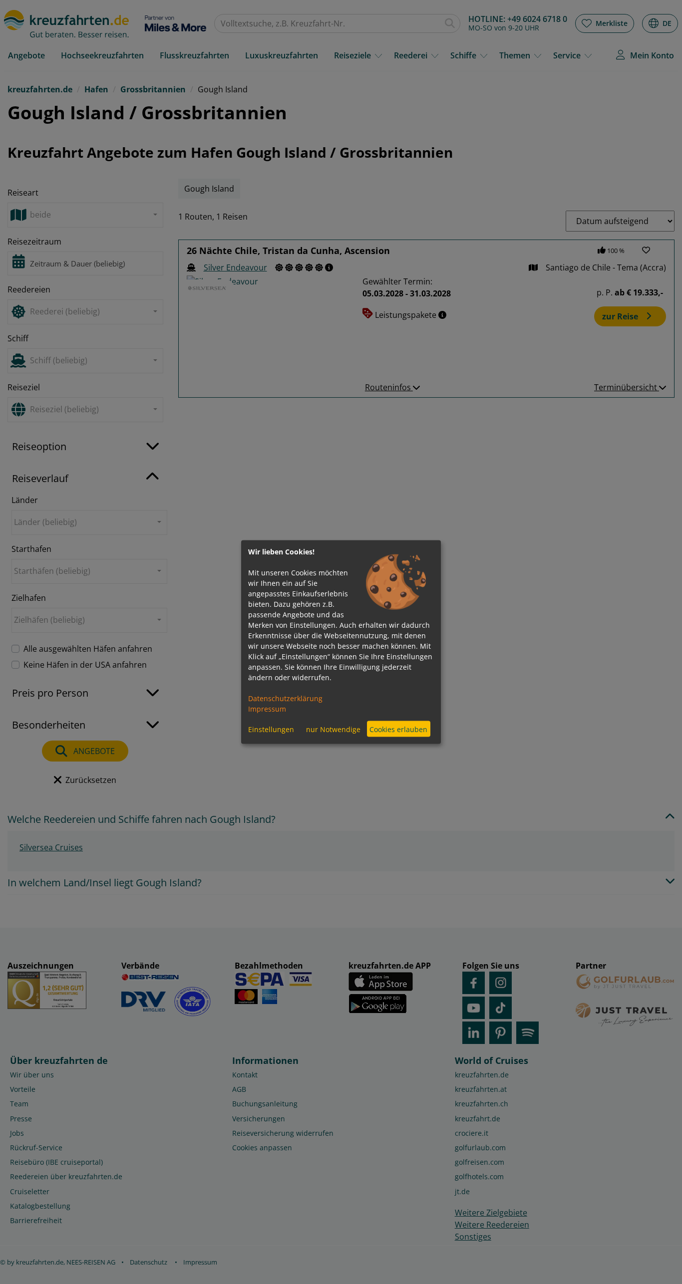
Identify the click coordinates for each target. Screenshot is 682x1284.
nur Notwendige (333, 729)
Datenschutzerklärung (285, 698)
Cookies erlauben (398, 729)
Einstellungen (271, 729)
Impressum (267, 709)
